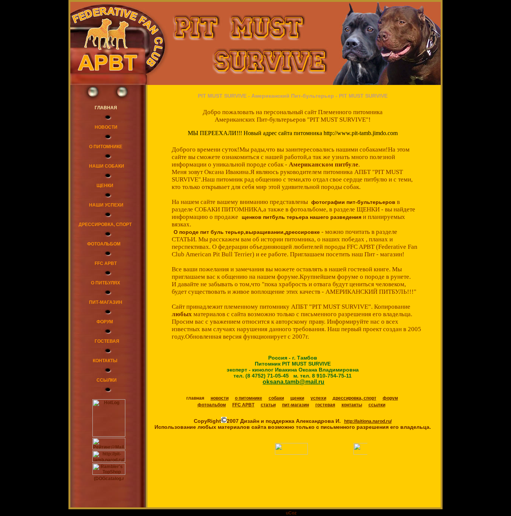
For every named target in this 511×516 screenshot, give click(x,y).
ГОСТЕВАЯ (107, 341)
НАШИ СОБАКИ (106, 166)
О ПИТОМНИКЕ (105, 146)
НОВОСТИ (106, 127)
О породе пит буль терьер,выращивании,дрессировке (247, 232)
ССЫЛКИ (107, 380)
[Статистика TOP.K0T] (293, 453)
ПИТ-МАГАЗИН (105, 302)
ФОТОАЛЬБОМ (103, 244)
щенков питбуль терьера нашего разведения (301, 217)
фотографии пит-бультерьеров (353, 202)
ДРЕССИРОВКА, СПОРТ (105, 224)
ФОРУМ (105, 321)
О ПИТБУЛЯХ (105, 283)
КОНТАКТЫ (105, 360)
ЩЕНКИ (105, 185)
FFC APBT (106, 263)
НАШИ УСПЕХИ (106, 205)
